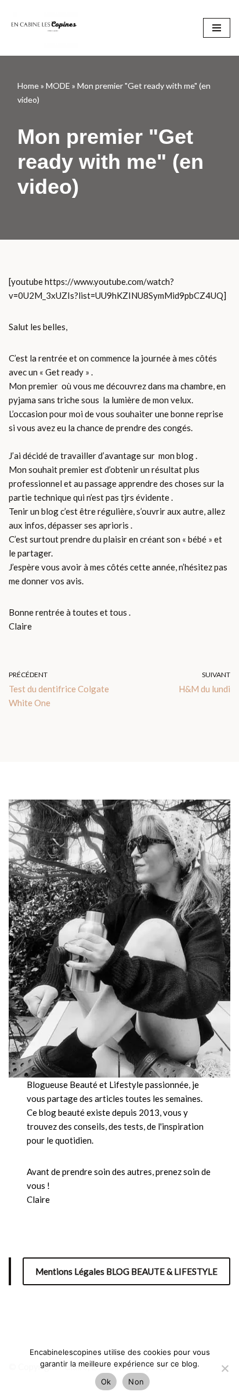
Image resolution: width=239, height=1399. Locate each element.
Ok (106, 1381)
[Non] (224, 1368)
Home (28, 86)
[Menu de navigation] (216, 28)
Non (136, 1381)
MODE (58, 86)
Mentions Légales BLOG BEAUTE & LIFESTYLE (126, 1271)
